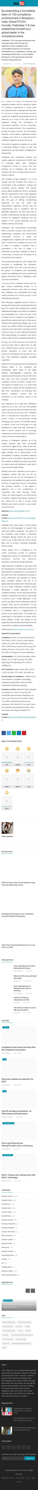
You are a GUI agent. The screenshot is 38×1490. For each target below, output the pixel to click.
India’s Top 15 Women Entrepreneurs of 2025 (21, 999)
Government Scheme (9, 1275)
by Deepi (5, 1335)
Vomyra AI (6, 1343)
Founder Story (7, 1200)
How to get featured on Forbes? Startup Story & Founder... (24, 967)
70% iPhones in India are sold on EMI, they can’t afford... (25, 1009)
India (4, 1348)
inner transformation (24, 1322)
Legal (33, 1478)
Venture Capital (7, 1239)
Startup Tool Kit (7, 1220)
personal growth (8, 1339)
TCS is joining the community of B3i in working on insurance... (24, 1419)
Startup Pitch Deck (8, 1231)
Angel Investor (7, 1243)
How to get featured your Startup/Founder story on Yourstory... (22, 988)
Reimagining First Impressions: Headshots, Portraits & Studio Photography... (18, 915)
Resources (5, 1247)
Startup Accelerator (9, 1224)
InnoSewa (19, 1326)
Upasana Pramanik (7, 1117)
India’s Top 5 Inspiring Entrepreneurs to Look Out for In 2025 (18, 946)
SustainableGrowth (9, 1331)
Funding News (7, 1267)
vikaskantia (17, 981)
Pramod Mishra (18, 971)
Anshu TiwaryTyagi (9, 1322)
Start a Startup (7, 1235)
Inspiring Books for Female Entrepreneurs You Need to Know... (23, 1411)
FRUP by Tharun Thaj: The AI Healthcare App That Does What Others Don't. (18, 884)
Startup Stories (7, 1196)
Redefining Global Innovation (21, 1343)
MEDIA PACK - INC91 (8, 1478)
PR (3, 1263)
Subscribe (29, 1458)
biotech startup (21, 1339)
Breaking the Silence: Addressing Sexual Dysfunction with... (25, 1429)
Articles (4, 1259)
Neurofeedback (8, 1326)
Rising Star (17, 1002)
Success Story (7, 64)
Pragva (20, 1331)
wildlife (27, 1326)
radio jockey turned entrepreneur (22, 1335)
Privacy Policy (20, 1478)
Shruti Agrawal (7, 836)
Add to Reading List (29, 64)
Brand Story (6, 1204)
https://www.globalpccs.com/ (19, 511)
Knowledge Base (8, 1255)
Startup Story (6, 1208)
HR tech (28, 1331)
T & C (28, 1478)
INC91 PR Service (7, 1181)
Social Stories (6, 1216)
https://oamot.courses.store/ (23, 629)
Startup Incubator (8, 1228)
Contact (19, 1482)
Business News (7, 1271)
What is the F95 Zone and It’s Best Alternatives (25, 977)
